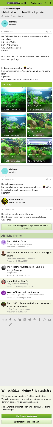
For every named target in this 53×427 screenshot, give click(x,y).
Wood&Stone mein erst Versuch (24, 292)
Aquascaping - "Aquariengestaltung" (30, 295)
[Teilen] (47, 31)
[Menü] (3, 3)
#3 (51, 209)
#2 (51, 179)
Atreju (9, 272)
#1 (51, 32)
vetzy (9, 284)
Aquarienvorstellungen (23, 244)
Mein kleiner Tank (16, 241)
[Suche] (50, 3)
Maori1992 (11, 295)
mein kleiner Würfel (18, 281)
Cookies (30, 396)
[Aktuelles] (46, 3)
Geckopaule (11, 258)
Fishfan (6, 16)
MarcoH (10, 244)
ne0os (9, 309)
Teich (15, 272)
